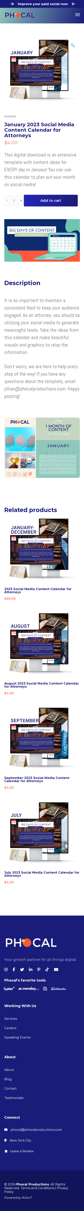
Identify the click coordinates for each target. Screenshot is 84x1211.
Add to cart (50, 200)
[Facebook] (14, 969)
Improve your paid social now (43, 4)
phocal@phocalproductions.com (36, 1130)
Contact (10, 1088)
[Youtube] (56, 969)
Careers (10, 1028)
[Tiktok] (47, 969)
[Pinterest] (38, 969)
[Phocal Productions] (20, 15)
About (9, 1070)
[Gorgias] (45, 988)
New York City (20, 1140)
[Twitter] (22, 969)
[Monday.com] (28, 988)
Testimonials (13, 1098)
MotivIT (27, 1197)
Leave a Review (22, 1151)
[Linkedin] (30, 969)
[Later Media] (9, 988)
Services (10, 1019)
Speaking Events (17, 1037)
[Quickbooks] (58, 988)
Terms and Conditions (37, 1188)
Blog (8, 1079)
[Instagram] (6, 969)
